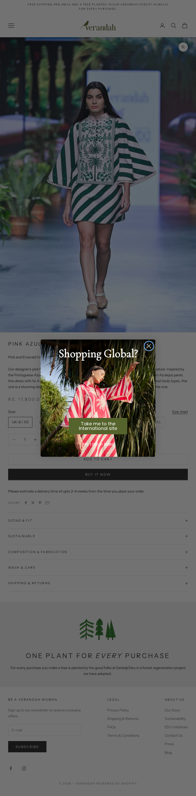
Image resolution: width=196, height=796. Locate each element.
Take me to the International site (98, 425)
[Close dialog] (148, 346)
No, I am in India (98, 444)
